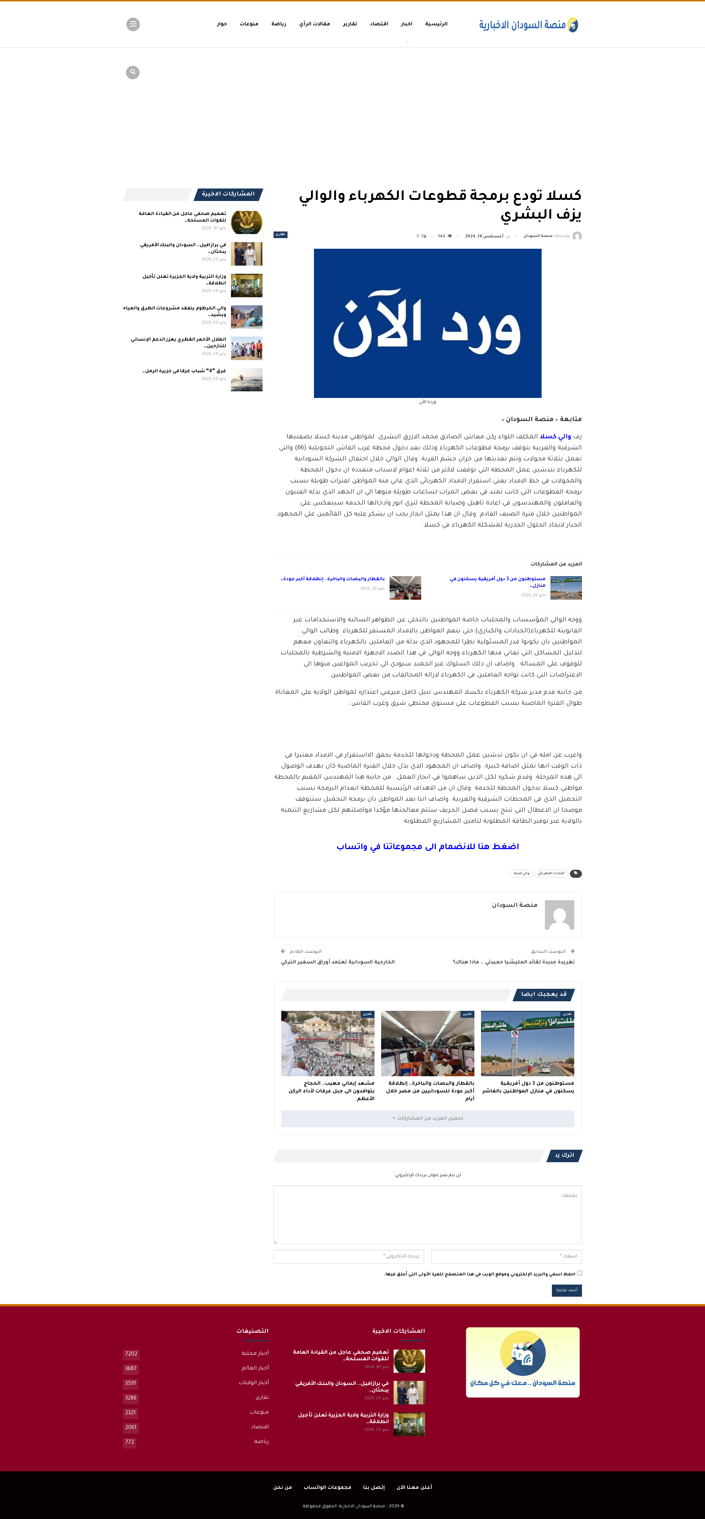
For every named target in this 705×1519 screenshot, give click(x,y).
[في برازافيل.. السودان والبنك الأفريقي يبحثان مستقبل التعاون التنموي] (247, 254)
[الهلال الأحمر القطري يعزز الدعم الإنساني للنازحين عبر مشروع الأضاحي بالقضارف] (247, 348)
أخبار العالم (255, 1369)
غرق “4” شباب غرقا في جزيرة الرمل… (184, 371)
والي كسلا (521, 874)
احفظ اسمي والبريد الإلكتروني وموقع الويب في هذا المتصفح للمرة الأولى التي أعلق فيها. (479, 1274)
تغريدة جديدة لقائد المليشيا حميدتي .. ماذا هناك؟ (514, 962)
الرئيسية (436, 24)
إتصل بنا (374, 1488)
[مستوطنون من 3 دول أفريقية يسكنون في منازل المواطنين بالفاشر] (566, 588)
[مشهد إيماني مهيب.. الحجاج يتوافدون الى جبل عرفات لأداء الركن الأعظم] (328, 1043)
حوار (222, 24)
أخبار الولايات (254, 1383)
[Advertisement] (525, 103)
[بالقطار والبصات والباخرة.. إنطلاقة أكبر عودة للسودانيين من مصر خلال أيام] (405, 588)
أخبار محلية (255, 1354)
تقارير (350, 24)
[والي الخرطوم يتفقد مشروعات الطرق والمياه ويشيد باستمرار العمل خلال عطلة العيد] (247, 317)
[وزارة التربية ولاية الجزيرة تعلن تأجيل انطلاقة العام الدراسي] (247, 285)
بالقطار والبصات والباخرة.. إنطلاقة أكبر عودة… (332, 579)
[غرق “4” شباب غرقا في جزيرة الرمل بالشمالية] (247, 380)
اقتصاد (379, 24)
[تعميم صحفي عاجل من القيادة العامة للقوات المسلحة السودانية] (247, 222)
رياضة (278, 24)
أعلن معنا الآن (414, 1488)
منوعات (249, 24)
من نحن (282, 1488)
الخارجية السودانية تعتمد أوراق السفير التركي (338, 962)
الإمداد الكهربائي (551, 874)
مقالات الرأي (314, 24)
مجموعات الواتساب (327, 1488)
